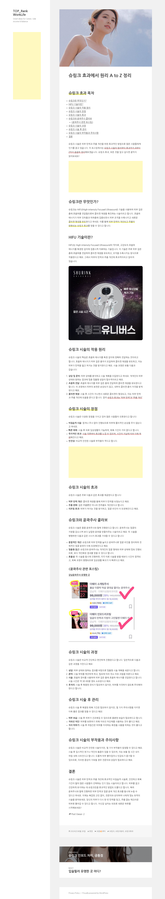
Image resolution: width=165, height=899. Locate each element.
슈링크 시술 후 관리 (77, 129)
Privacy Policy (74, 893)
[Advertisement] (27, 65)
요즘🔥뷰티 (101, 831)
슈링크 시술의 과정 (77, 126)
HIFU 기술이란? (76, 104)
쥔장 (91, 831)
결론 (71, 137)
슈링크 (111, 831)
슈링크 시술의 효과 (77, 115)
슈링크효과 (129, 831)
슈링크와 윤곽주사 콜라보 (80, 119)
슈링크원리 (119, 831)
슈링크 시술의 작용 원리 (79, 108)
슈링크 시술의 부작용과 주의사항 (84, 133)
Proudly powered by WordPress (95, 893)
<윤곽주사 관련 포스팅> (82, 122)
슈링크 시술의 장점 (77, 111)
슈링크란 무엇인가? (78, 101)
